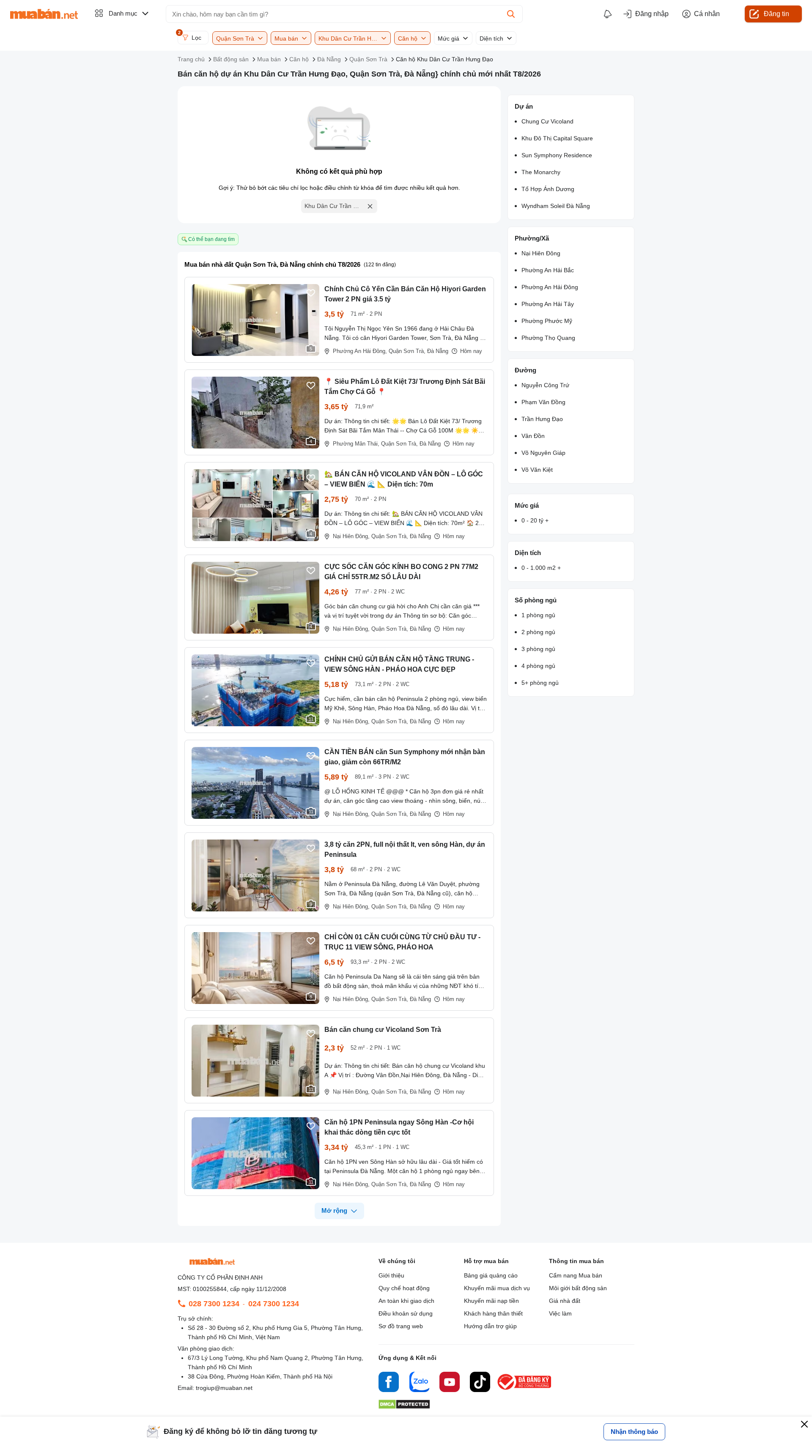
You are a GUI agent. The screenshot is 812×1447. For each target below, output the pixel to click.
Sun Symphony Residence (556, 155)
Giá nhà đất (564, 1300)
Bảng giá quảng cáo (491, 1275)
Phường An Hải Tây (547, 304)
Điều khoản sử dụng (406, 1313)
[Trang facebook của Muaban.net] (389, 1383)
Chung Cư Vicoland (547, 121)
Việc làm (560, 1313)
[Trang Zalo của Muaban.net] (419, 1383)
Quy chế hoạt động (404, 1288)
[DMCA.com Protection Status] (404, 1406)
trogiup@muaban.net (224, 1387)
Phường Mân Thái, (356, 443)
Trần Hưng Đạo (542, 419)
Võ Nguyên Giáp (543, 452)
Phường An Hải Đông (549, 287)
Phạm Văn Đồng (543, 402)
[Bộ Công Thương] (525, 1390)
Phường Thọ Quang (548, 337)
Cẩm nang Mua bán (575, 1275)
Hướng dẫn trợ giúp (490, 1326)
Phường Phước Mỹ (546, 320)
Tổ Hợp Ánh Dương (547, 189)
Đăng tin (776, 13)
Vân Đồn (533, 435)
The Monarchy (540, 172)
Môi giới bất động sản (578, 1288)
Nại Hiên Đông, (351, 536)
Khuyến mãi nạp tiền (491, 1300)
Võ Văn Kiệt (537, 469)
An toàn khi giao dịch (406, 1300)
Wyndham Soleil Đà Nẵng (555, 205)
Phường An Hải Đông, (360, 351)
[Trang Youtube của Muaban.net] (449, 1383)
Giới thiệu (391, 1275)
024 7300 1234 (273, 1303)
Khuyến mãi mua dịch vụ (497, 1288)
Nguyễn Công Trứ (545, 385)
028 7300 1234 (214, 1303)
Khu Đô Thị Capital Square (557, 138)
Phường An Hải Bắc (547, 270)
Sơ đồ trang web (401, 1326)
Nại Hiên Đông (540, 253)
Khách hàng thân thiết (493, 1313)
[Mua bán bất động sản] (44, 14)
